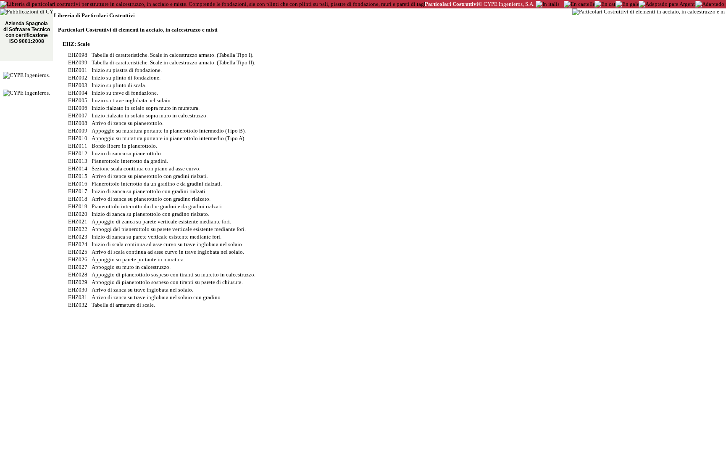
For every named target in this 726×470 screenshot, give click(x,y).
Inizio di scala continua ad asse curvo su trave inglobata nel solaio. (167, 244)
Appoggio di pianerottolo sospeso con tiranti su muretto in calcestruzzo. (173, 274)
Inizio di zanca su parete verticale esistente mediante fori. (156, 237)
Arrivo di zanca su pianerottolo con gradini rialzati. (150, 176)
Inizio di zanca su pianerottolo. (127, 153)
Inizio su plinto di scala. (119, 85)
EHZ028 (77, 274)
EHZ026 (77, 259)
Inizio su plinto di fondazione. (126, 77)
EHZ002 (77, 77)
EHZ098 (77, 55)
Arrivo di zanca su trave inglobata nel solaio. (142, 290)
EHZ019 (77, 206)
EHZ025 (77, 252)
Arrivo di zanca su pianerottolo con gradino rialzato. (151, 199)
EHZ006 (77, 108)
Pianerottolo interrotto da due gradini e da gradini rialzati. (157, 206)
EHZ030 (77, 290)
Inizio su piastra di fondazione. (127, 70)
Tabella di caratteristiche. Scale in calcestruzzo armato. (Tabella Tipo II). (173, 62)
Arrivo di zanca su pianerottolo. (127, 123)
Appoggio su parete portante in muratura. (138, 259)
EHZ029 (77, 282)
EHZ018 (77, 199)
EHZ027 (77, 267)
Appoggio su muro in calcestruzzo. (131, 267)
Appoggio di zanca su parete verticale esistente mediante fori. (161, 221)
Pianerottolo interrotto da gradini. (130, 161)
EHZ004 (77, 93)
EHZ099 (77, 62)
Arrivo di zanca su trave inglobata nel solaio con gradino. (157, 297)
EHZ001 (77, 70)
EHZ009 (77, 130)
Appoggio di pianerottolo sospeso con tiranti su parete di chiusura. (167, 282)
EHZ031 (77, 297)
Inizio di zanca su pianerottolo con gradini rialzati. (149, 191)
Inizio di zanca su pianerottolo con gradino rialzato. (150, 214)
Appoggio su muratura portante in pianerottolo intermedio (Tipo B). (169, 130)
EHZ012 (77, 153)
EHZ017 (77, 191)
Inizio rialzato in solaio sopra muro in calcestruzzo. (150, 115)
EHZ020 (77, 214)
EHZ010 (77, 138)
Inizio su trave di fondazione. (125, 93)
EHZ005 (77, 100)
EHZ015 (77, 176)
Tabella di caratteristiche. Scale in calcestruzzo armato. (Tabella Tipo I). (172, 55)
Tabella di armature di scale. (123, 305)
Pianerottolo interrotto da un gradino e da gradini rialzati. (157, 184)
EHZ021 (77, 221)
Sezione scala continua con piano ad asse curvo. (146, 168)
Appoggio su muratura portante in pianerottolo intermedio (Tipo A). (168, 138)
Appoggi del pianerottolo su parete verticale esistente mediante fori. (169, 229)
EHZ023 (77, 237)
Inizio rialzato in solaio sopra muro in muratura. (146, 108)
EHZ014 (77, 168)
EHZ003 (77, 85)
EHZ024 (77, 244)
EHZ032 (77, 305)
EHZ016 (77, 184)
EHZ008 (77, 123)
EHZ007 (77, 115)
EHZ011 (77, 146)
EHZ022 (77, 229)
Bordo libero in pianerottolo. (124, 146)
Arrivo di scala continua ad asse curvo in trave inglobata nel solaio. (168, 252)
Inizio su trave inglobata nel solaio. (132, 100)
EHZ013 (77, 161)
